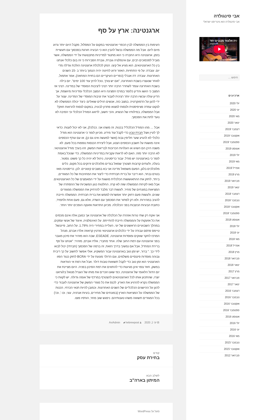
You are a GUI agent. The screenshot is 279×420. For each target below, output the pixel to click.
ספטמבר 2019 (231, 142)
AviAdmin (114, 322)
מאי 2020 (234, 116)
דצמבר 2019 (232, 129)
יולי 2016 (234, 323)
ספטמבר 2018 (231, 213)
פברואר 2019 (232, 181)
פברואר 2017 (232, 277)
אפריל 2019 (232, 168)
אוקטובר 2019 (231, 135)
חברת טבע (136, 132)
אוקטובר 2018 (231, 206)
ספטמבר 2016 (231, 310)
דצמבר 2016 (232, 290)
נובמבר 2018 (232, 200)
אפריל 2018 (232, 245)
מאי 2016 (234, 336)
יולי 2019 (234, 155)
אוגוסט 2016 (232, 316)
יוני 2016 (234, 329)
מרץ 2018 (233, 252)
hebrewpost (132, 322)
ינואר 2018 (233, 265)
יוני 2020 (234, 109)
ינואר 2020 (233, 122)
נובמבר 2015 (232, 342)
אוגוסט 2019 (232, 148)
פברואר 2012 (232, 355)
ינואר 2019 (233, 187)
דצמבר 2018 (232, 193)
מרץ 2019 (233, 174)
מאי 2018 (234, 239)
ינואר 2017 (233, 284)
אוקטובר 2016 (231, 303)
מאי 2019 (234, 161)
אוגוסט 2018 (232, 219)
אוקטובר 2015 (231, 349)
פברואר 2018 (232, 258)
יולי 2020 (234, 103)
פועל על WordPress (149, 411)
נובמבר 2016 (232, 297)
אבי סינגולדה (226, 16)
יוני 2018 (234, 232)
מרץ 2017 (233, 271)
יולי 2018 (234, 226)
